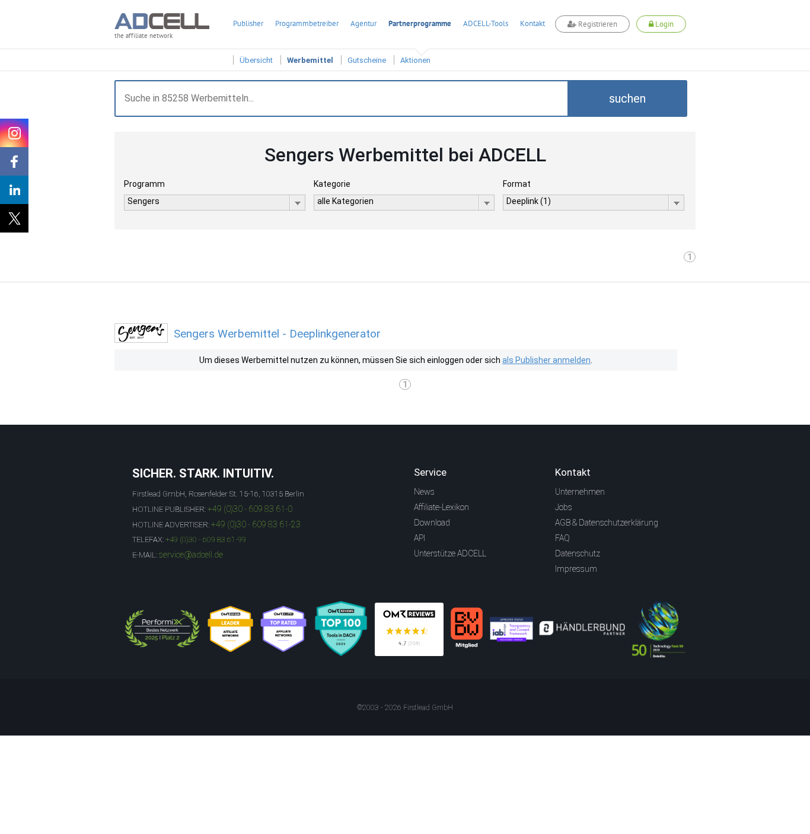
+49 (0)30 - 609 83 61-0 (250, 509)
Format (517, 184)
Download (432, 522)
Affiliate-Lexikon (441, 507)
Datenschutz (577, 553)
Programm (144, 184)
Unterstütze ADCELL (450, 553)
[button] (627, 98)
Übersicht (256, 60)
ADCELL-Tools (485, 23)
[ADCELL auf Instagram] (14, 133)
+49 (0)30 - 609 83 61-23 (256, 524)
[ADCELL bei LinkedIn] (14, 190)
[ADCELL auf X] (14, 218)
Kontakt (532, 23)
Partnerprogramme (419, 23)
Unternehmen (580, 491)
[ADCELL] (409, 629)
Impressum (576, 569)
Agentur (363, 23)
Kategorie (332, 184)
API (419, 538)
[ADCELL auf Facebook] (14, 161)
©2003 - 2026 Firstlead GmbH (405, 708)
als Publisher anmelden (546, 360)
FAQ (562, 538)
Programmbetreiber (307, 23)
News (424, 491)
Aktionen (415, 60)
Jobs (563, 507)
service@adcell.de (191, 554)
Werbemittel (310, 60)
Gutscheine (366, 60)
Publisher (248, 23)
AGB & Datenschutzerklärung (606, 522)
